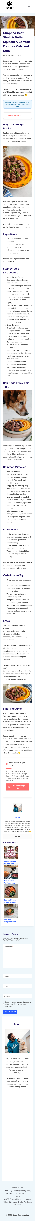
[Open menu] (29, 6)
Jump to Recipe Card (15, 115)
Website (7, 996)
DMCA (28, 1199)
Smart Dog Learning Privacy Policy (17, 1191)
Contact (17, 1205)
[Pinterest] (16, 837)
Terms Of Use (17, 1188)
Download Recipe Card (19, 787)
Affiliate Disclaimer (10, 1202)
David (6, 55)
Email (7, 986)
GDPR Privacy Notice (12, 1199)
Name (7, 976)
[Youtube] (19, 837)
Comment (8, 946)
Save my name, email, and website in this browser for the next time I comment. (18, 1004)
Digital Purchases (25, 1202)
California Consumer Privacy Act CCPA (17, 1194)
